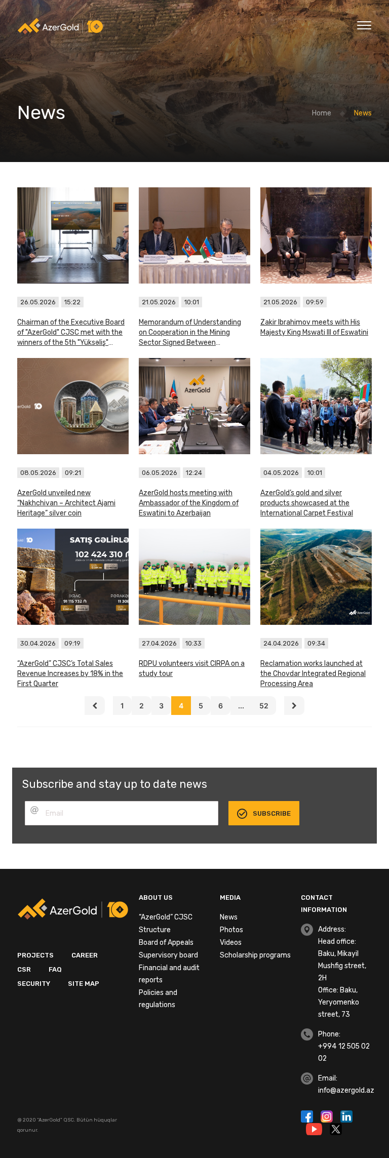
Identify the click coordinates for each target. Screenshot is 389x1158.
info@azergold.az (346, 1090)
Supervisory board (168, 955)
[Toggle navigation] (364, 24)
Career (84, 955)
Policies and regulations (158, 998)
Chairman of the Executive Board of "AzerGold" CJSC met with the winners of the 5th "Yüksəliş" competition (71, 333)
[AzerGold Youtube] (315, 1129)
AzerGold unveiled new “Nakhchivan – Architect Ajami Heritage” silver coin (66, 503)
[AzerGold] (60, 26)
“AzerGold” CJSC (165, 917)
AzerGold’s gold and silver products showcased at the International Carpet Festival (306, 503)
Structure (155, 930)
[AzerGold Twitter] (336, 1129)
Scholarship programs (255, 955)
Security (33, 983)
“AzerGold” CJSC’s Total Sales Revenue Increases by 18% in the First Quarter (70, 673)
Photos (231, 930)
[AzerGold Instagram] (328, 1115)
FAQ (55, 969)
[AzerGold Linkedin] (346, 1115)
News (229, 917)
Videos (231, 942)
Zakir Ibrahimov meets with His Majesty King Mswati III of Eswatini (314, 327)
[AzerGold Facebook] (308, 1115)
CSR (24, 969)
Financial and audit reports (169, 974)
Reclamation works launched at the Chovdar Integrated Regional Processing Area (313, 673)
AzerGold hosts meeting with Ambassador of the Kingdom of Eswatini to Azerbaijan (189, 503)
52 (263, 705)
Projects (35, 955)
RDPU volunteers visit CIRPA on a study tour (192, 668)
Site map (83, 983)
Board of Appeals (166, 942)
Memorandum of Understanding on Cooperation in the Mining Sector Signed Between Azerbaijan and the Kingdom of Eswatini (190, 333)
